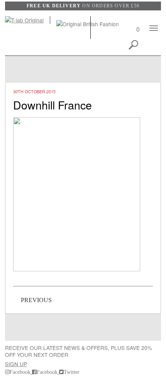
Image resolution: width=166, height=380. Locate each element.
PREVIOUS (36, 300)
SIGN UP (16, 364)
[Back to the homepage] (27, 20)
